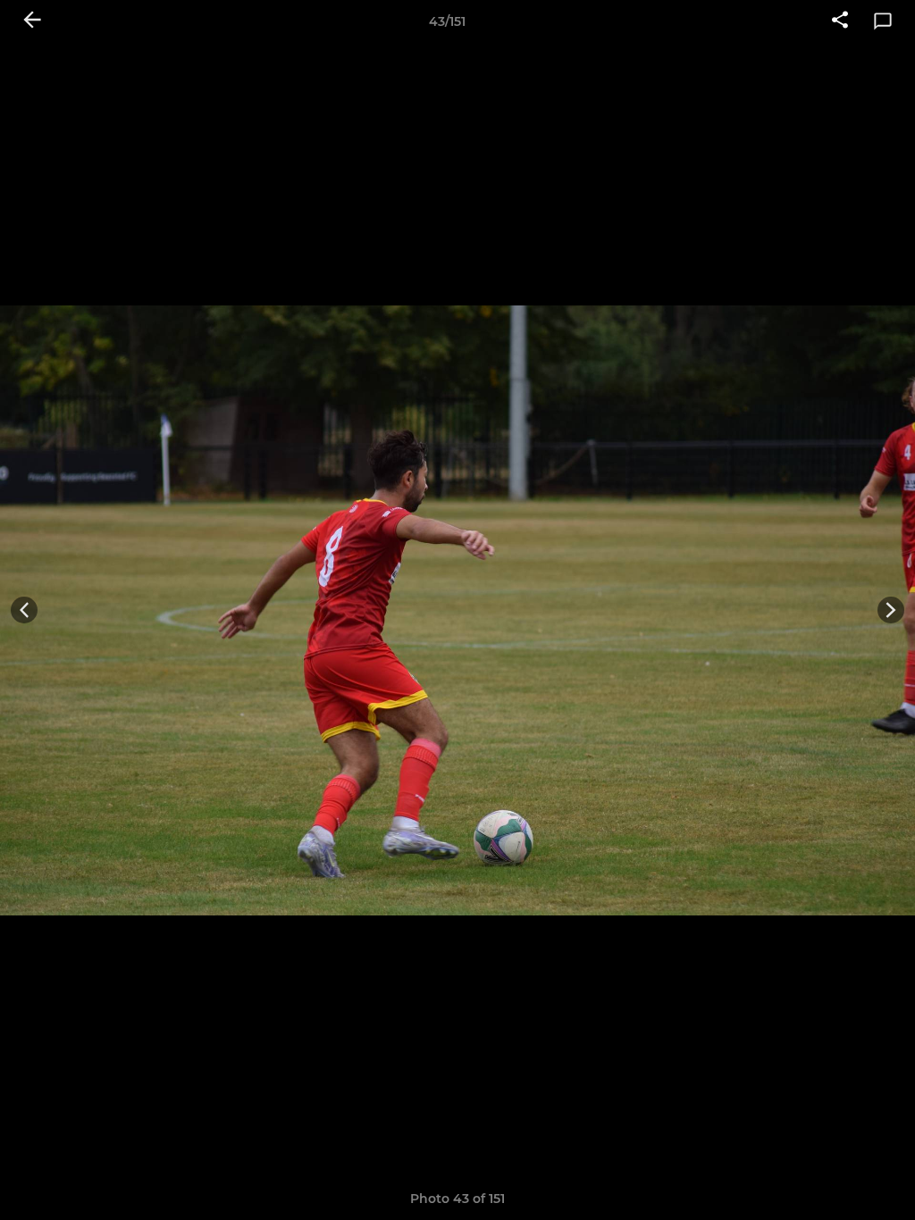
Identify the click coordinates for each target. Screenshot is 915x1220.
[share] (840, 21)
